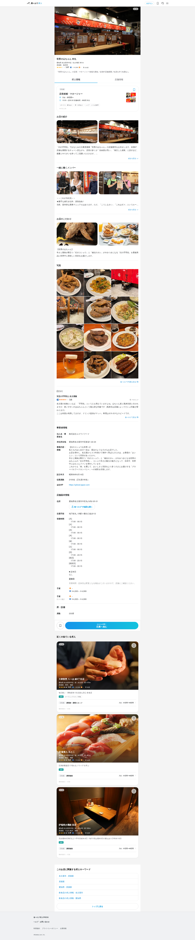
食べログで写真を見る (128, 382)
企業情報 (63, 928)
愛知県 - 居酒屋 (65, 887)
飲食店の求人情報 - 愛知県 (70, 898)
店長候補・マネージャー (71, 94)
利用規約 (37, 928)
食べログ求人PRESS (41, 917)
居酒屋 (61, 881)
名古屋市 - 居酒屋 (66, 875)
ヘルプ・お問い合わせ (41, 922)
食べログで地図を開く (83, 506)
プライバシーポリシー (50, 928)
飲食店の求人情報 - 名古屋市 (71, 892)
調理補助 (69, 775)
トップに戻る (97, 906)
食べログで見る (130, 417)
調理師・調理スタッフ (74, 703)
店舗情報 (119, 79)
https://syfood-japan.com (79, 484)
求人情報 (76, 79)
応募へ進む (101, 625)
